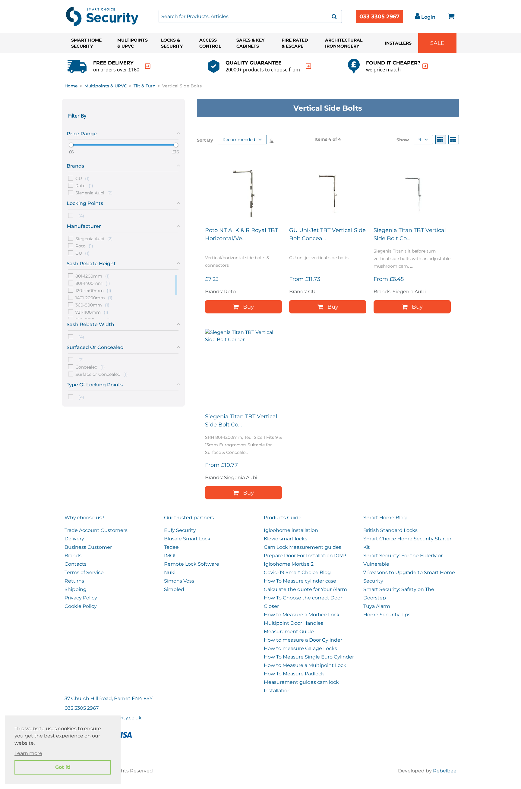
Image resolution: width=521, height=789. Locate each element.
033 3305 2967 (379, 16)
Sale (437, 43)
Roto (84, 185)
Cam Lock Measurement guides (302, 547)
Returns (74, 581)
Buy (248, 306)
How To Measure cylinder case (300, 581)
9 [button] (419, 139)
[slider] (71, 145)
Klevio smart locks (285, 539)
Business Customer (88, 547)
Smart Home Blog (385, 517)
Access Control (210, 43)
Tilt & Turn (145, 85)
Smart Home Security (86, 43)
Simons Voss (179, 581)
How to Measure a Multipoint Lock (305, 665)
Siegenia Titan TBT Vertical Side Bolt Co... (410, 234)
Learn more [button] (28, 753)
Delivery (74, 539)
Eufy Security (180, 530)
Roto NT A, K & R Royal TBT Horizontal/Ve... (241, 234)
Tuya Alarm (376, 606)
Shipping (76, 589)
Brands (73, 555)
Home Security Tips (386, 615)
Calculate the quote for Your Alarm (305, 589)
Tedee (171, 547)
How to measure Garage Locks (300, 648)
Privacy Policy (81, 598)
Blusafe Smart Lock (187, 539)
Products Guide (283, 517)
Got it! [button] (63, 767)
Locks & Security (172, 43)
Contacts (76, 564)
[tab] (123, 132)
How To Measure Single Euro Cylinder (309, 657)
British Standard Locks (390, 530)
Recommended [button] (239, 139)
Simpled (174, 589)
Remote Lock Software (191, 564)
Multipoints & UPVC (132, 43)
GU (82, 178)
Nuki (169, 572)
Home (71, 85)
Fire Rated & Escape (295, 43)
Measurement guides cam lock (301, 682)
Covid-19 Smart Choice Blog (297, 572)
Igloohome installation (291, 530)
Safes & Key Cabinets (250, 43)
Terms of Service (84, 572)
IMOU (171, 555)
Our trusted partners (189, 517)
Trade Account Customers (96, 530)
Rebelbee (444, 771)
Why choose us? (84, 517)
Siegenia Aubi (94, 192)
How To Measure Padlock (294, 674)
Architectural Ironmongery (343, 43)
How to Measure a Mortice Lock (301, 615)
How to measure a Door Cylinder (303, 640)
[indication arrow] (148, 66)
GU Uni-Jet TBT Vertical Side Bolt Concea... (327, 234)
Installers (398, 43)
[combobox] (250, 16)
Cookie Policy (81, 606)
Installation (277, 690)
